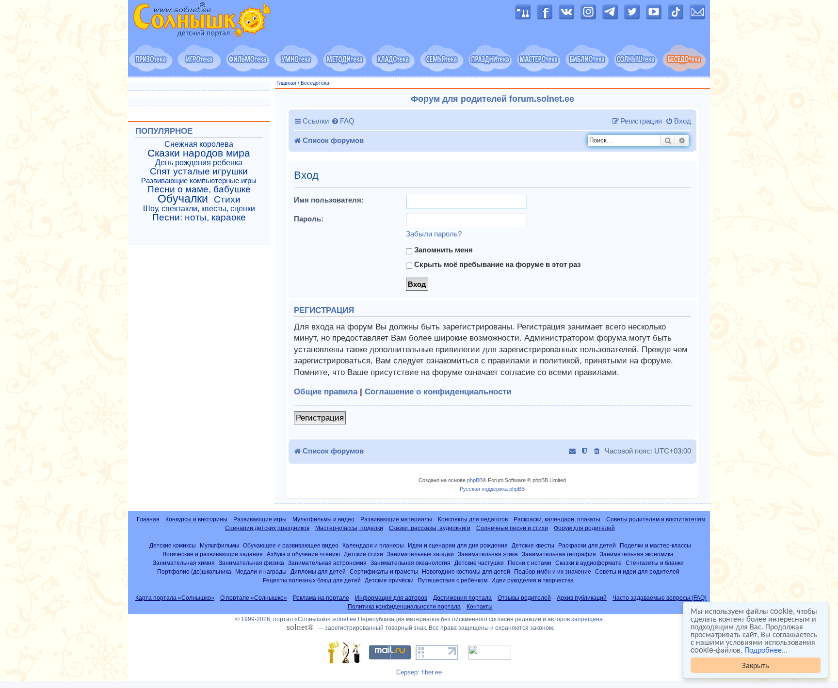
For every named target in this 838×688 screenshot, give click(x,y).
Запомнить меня (442, 250)
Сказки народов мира (198, 153)
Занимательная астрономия (327, 563)
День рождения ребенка (198, 162)
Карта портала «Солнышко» (174, 597)
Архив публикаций (582, 597)
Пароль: (308, 219)
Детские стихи (363, 554)
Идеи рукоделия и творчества (532, 580)
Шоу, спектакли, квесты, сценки (199, 208)
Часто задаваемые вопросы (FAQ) (659, 597)
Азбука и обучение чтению (303, 554)
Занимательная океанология (411, 563)
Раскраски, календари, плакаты (557, 519)
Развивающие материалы (396, 519)
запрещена (587, 619)
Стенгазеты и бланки (655, 563)
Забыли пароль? (434, 234)
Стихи (227, 199)
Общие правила (325, 391)
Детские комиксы (172, 545)
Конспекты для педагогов (473, 519)
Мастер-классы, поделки (349, 528)
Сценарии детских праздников (267, 528)
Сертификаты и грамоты (384, 571)
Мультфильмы (219, 545)
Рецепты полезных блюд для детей (312, 580)
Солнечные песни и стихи (512, 528)
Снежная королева (198, 144)
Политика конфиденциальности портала (404, 606)
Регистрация (320, 417)
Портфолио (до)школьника (194, 571)
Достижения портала (462, 597)
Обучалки (183, 198)
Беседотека (315, 83)
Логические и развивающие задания (212, 554)
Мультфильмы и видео (323, 519)
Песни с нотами (529, 563)
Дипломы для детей (318, 571)
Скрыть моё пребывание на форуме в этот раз (496, 264)
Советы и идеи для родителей (637, 571)
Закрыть (755, 665)
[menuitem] (343, 121)
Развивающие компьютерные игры (199, 181)
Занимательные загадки (420, 554)
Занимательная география (559, 554)
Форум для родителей (584, 528)
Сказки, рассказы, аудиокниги (429, 528)
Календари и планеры (373, 545)
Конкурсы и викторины (196, 519)
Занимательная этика (488, 554)
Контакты (480, 606)
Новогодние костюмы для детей (466, 571)
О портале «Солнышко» (253, 597)
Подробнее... (766, 650)
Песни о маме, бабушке (199, 189)
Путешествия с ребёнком (452, 580)
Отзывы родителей (524, 597)
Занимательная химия (184, 563)
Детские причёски (389, 580)
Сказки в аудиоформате (588, 563)
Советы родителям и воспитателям (655, 519)
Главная (286, 83)
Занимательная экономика (637, 554)
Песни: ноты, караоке (199, 217)
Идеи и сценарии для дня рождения (458, 545)
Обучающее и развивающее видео (290, 545)
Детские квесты (533, 545)
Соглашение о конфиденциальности (438, 391)
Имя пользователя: (329, 200)
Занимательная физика (251, 563)
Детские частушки (479, 563)
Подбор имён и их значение (552, 571)
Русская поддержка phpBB (492, 489)
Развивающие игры (260, 519)
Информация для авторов (391, 597)
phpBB (475, 480)
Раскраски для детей (587, 545)
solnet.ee (344, 619)
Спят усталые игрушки (199, 171)
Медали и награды (261, 571)
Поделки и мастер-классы (655, 545)
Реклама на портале (321, 597)
